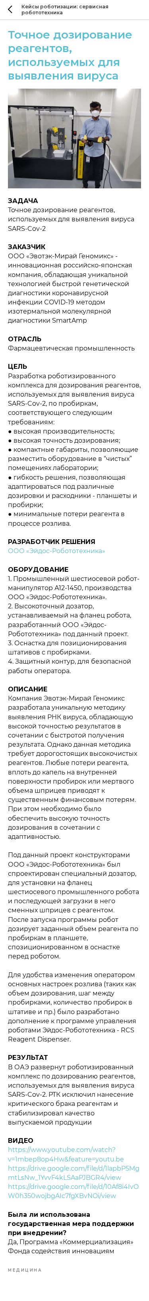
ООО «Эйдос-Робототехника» (56, 551)
